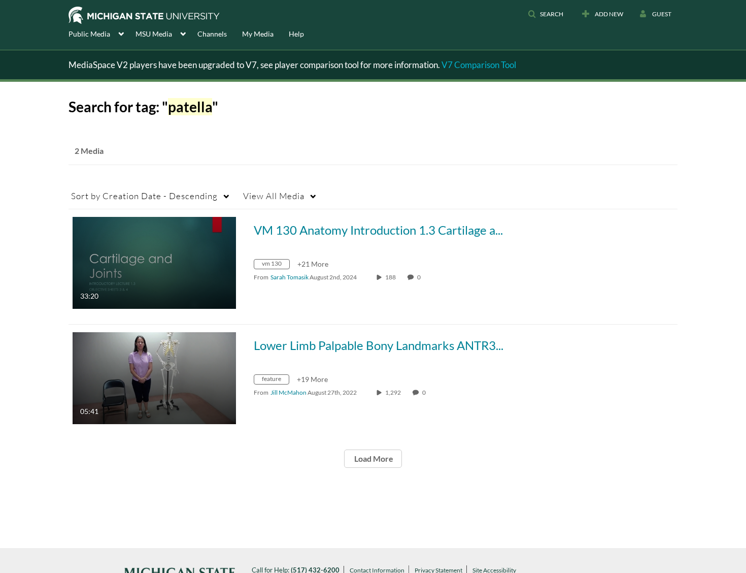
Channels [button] (212, 33)
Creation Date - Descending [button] (144, 195)
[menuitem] (102, 33)
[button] (545, 14)
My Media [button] (258, 33)
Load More (373, 458)
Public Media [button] (89, 33)
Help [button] (296, 33)
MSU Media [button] (153, 33)
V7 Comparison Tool (479, 64)
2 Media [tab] (89, 150)
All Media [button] (273, 195)
